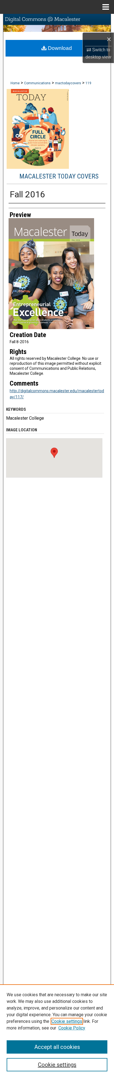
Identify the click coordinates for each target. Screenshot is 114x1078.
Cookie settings (66, 1021)
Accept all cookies (57, 1047)
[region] (57, 1031)
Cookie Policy (71, 1028)
